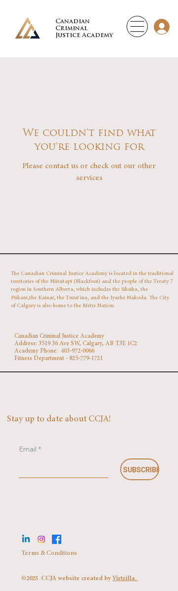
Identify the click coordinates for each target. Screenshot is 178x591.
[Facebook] (56, 539)
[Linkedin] (26, 539)
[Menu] (137, 26)
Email (30, 449)
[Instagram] (41, 539)
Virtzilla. (125, 579)
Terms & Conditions (50, 553)
